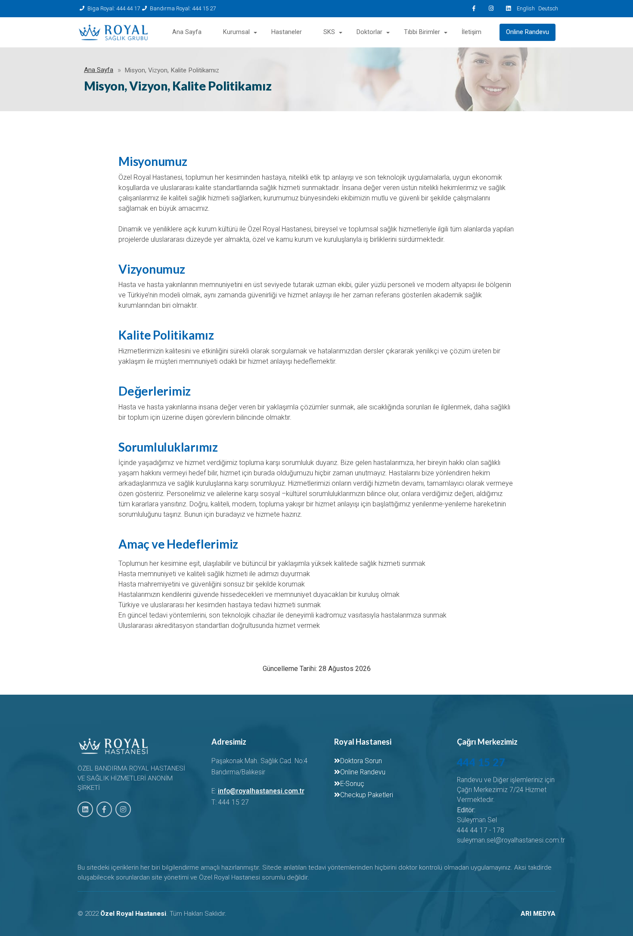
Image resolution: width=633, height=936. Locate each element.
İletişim (471, 32)
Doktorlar (369, 32)
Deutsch (546, 8)
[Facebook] (473, 8)
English (525, 8)
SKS (329, 32)
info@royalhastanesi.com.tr (261, 791)
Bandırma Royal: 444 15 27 (183, 8)
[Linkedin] (508, 8)
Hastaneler (286, 32)
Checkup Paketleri (366, 795)
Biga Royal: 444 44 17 (113, 8)
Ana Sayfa (187, 32)
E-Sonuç (352, 784)
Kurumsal (236, 32)
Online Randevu (527, 32)
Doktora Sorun (361, 761)
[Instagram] (491, 8)
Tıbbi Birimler (422, 32)
